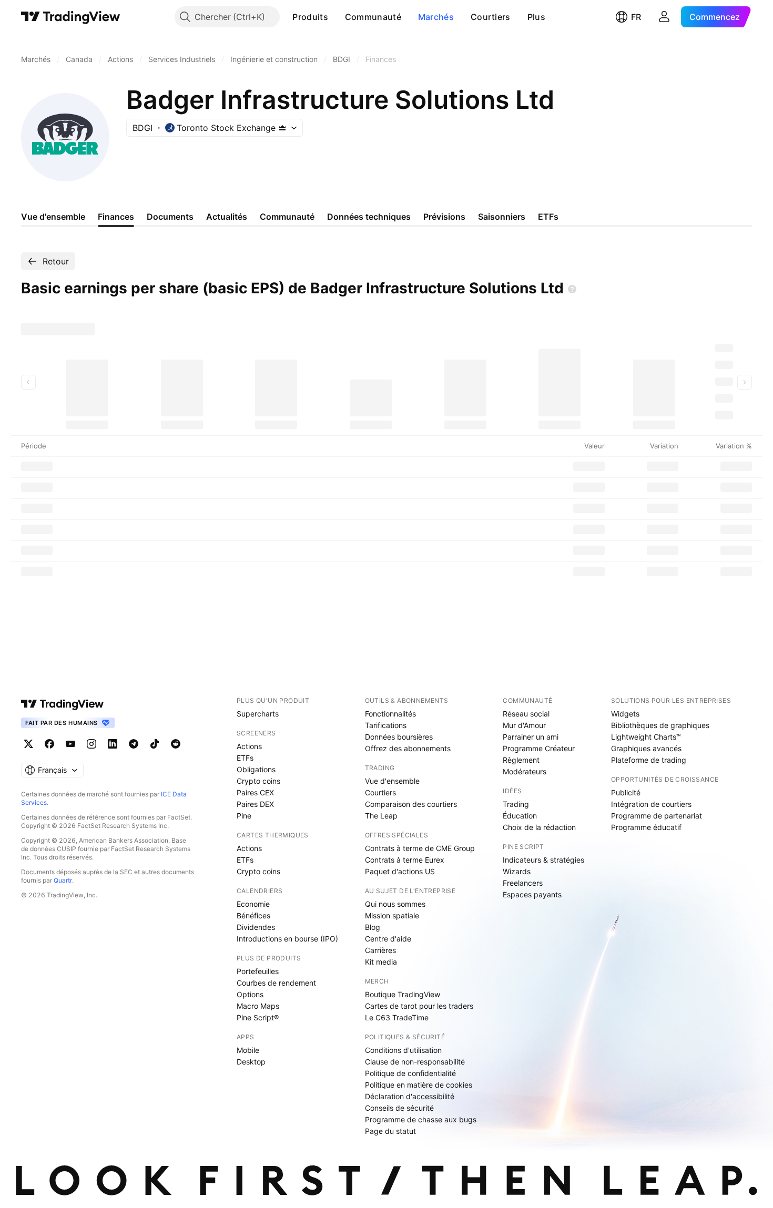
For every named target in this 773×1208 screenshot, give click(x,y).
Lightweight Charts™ (646, 736)
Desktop (251, 1061)
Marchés (436, 17)
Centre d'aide (388, 938)
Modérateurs (524, 771)
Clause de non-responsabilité (415, 1061)
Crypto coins (258, 780)
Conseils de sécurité (399, 1107)
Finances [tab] (116, 216)
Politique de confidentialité (410, 1073)
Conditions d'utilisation (403, 1050)
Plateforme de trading (648, 759)
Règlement (521, 759)
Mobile (248, 1050)
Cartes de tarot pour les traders (419, 1005)
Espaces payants (532, 894)
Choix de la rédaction (539, 827)
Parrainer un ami (530, 736)
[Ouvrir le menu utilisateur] (664, 16)
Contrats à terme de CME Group (420, 848)
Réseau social (526, 713)
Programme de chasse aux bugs (420, 1119)
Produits (310, 17)
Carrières (380, 950)
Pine (244, 815)
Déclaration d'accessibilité (409, 1096)
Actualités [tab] (226, 216)
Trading (516, 804)
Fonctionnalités (390, 713)
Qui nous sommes (395, 903)
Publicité (625, 792)
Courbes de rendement (276, 982)
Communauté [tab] (287, 216)
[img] (282, 127)
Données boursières (399, 736)
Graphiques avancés (646, 748)
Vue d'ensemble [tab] (53, 216)
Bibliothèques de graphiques (660, 725)
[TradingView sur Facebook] (49, 743)
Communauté (373, 17)
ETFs (245, 757)
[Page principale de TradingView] (70, 16)
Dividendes (256, 927)
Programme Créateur (539, 748)
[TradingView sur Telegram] (133, 743)
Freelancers (523, 882)
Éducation (520, 815)
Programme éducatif (646, 827)
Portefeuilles (258, 971)
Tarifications (385, 725)
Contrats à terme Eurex (404, 859)
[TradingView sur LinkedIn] (112, 743)
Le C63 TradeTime (397, 1017)
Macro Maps (258, 1005)
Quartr (63, 880)
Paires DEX (255, 804)
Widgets (625, 713)
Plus (536, 17)
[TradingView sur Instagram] (91, 743)
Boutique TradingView (402, 994)
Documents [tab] (170, 216)
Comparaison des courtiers (411, 804)
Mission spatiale (392, 915)
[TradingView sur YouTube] (70, 743)
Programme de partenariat (656, 815)
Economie (253, 903)
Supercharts (258, 713)
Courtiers (491, 17)
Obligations (256, 769)
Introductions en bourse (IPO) (287, 938)
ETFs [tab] (548, 216)
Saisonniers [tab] (501, 216)
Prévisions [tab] (444, 216)
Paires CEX (255, 792)
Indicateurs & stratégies (543, 859)
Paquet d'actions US (400, 871)
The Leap (381, 815)
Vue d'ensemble (392, 780)
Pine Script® (258, 1017)
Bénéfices (253, 915)
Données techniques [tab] (369, 216)
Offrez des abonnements (408, 748)
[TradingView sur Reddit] (175, 743)
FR (636, 17)
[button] (336, 16)
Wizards (517, 871)
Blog (372, 927)
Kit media (381, 961)
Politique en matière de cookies (418, 1084)
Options (250, 994)
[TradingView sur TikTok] (154, 743)
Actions (249, 746)
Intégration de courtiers (651, 804)
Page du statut (390, 1131)
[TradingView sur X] (28, 743)
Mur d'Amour (524, 725)
